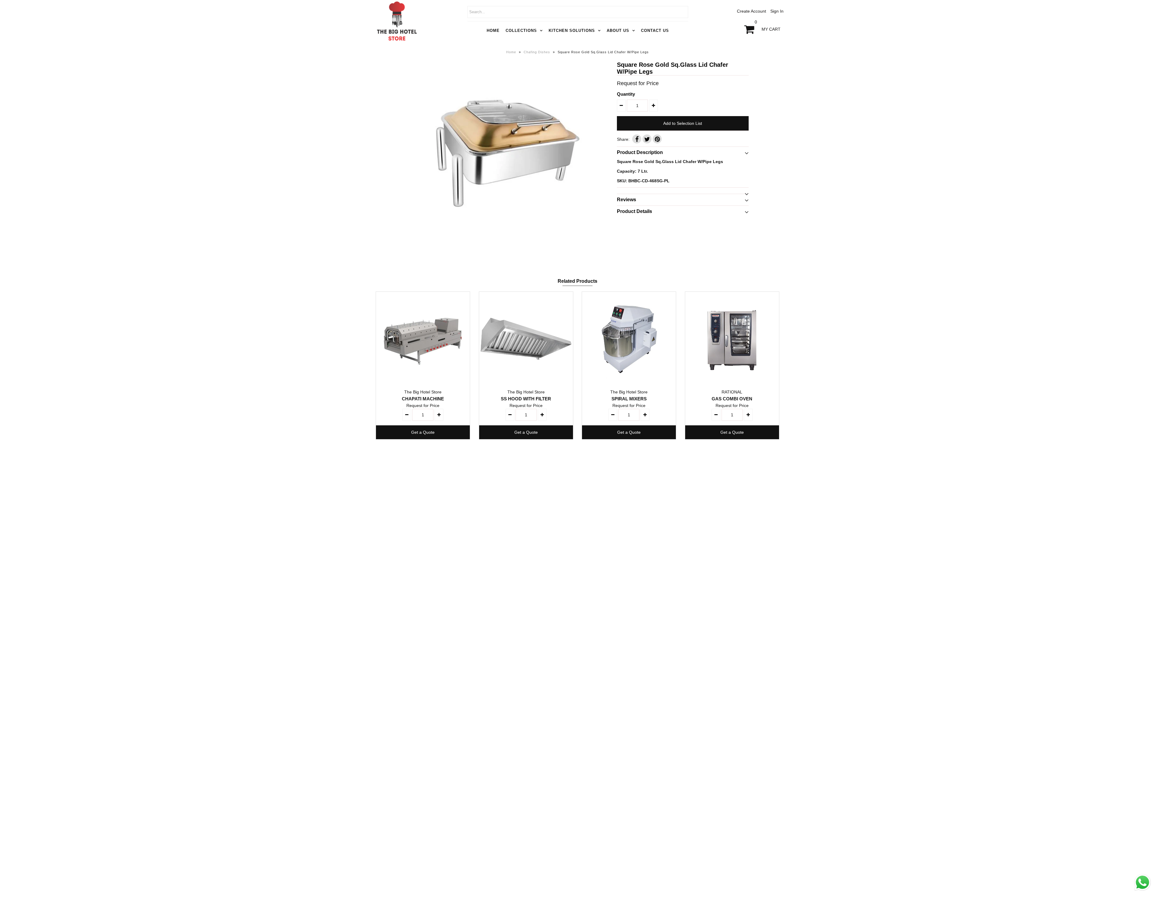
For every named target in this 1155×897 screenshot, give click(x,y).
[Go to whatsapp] (1142, 890)
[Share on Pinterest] (657, 138)
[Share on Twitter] (646, 138)
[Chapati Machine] (423, 339)
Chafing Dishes (537, 52)
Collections (521, 30)
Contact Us (655, 30)
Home (493, 30)
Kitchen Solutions (572, 30)
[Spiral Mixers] (629, 339)
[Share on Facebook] (636, 138)
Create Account (751, 11)
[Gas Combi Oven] (732, 339)
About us (618, 30)
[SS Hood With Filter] (526, 339)
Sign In (777, 11)
